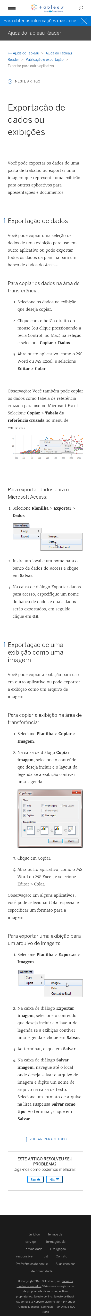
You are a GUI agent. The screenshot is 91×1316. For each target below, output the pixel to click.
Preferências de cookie (32, 1264)
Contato (61, 1256)
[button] (10, 81)
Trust (44, 1256)
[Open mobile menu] (12, 8)
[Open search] (81, 8)
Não (53, 1180)
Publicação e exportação (45, 60)
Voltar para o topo (48, 1139)
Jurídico (34, 1234)
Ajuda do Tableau (26, 53)
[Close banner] (85, 20)
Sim (34, 1180)
